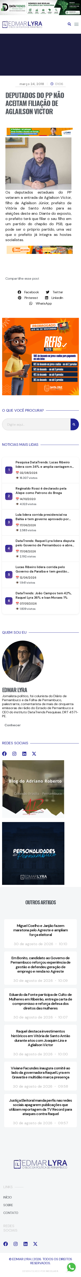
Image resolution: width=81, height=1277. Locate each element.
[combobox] (36, 424)
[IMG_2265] (40, 134)
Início (7, 1197)
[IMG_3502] (40, 252)
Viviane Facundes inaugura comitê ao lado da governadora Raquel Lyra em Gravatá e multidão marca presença (40, 1073)
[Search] (75, 424)
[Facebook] (4, 753)
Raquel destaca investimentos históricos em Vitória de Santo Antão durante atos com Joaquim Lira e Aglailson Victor (40, 1038)
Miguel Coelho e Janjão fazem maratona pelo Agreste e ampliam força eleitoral (40, 930)
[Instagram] (14, 753)
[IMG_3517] (40, 394)
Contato (10, 1213)
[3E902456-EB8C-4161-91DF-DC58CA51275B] (40, 14)
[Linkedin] (24, 753)
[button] (69, 24)
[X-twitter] (34, 753)
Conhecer (13, 725)
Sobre (8, 1205)
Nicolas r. (52, 1271)
